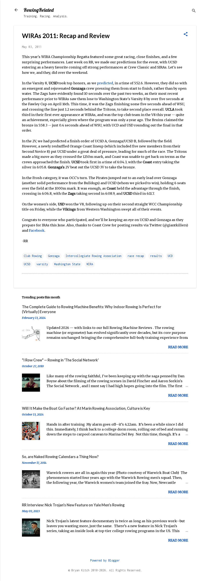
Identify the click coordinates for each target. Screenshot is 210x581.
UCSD (27, 264)
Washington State (67, 264)
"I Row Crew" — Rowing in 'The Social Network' (60, 360)
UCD (170, 256)
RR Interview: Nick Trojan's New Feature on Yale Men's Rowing (73, 505)
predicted (105, 83)
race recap (136, 256)
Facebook (37, 230)
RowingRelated (39, 10)
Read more (178, 347)
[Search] (193, 11)
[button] (185, 34)
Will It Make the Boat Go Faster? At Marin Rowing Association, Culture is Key (86, 408)
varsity (42, 264)
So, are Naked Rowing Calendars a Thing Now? (60, 456)
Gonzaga (53, 256)
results (156, 256)
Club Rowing (33, 256)
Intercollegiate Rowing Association (93, 256)
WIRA (90, 264)
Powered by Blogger (105, 560)
